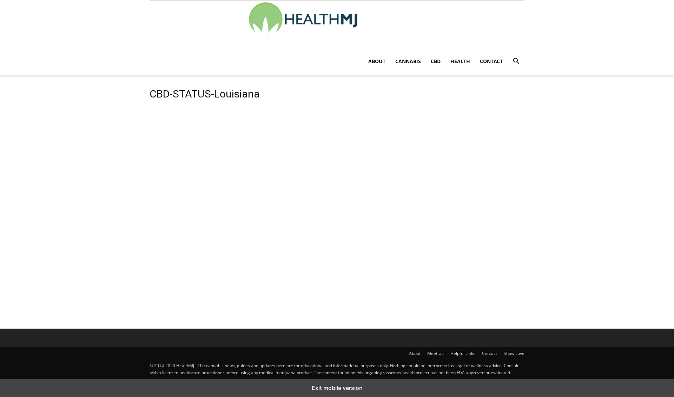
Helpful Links (462, 353)
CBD (436, 61)
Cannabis (408, 61)
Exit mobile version (337, 387)
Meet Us (435, 353)
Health (460, 61)
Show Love (514, 353)
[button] (516, 62)
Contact (491, 61)
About (376, 61)
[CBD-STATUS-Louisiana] (272, 263)
